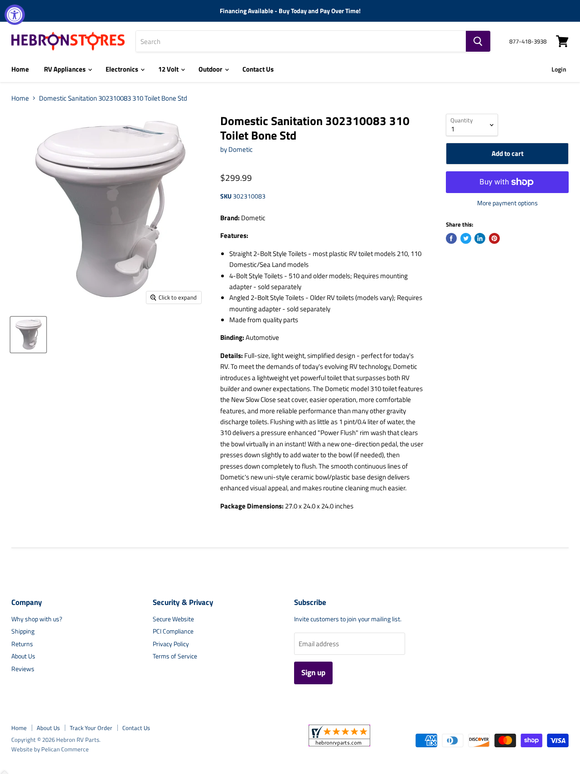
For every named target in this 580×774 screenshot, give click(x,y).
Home (20, 69)
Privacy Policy (171, 643)
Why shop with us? (36, 619)
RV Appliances (65, 69)
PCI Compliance (173, 631)
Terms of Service (175, 656)
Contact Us (258, 69)
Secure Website (173, 619)
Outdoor (211, 69)
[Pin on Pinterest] (494, 238)
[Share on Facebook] (451, 238)
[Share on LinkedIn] (479, 238)
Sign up (313, 672)
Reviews (22, 668)
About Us (23, 656)
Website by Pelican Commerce (50, 749)
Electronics (123, 69)
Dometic (240, 149)
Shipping (22, 631)
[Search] (478, 41)
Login (558, 69)
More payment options (507, 203)
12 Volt (169, 69)
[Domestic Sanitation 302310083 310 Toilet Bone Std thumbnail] (28, 335)
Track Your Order (91, 727)
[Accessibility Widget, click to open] (15, 15)
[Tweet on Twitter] (465, 238)
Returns (22, 643)
